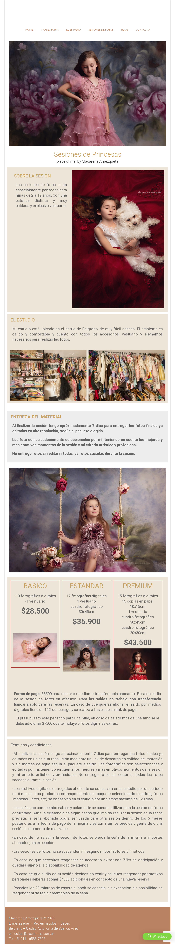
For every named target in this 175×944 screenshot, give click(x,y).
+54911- (30, 939)
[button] (157, 936)
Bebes (65, 923)
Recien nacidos (45, 923)
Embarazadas (19, 923)
